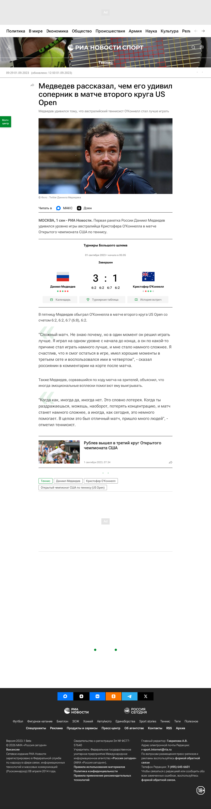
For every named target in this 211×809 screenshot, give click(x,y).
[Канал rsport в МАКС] (65, 696)
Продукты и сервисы (82, 728)
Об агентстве (134, 728)
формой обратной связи (158, 780)
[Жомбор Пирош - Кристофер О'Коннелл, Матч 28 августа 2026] (153, 291)
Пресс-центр (111, 728)
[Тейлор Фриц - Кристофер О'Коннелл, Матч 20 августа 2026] (146, 291)
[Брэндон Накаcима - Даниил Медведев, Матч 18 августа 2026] (65, 291)
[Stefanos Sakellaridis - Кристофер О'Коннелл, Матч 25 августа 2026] (148, 291)
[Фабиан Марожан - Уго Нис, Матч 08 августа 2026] (58, 291)
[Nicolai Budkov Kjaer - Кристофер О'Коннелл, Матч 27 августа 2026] (150, 291)
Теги (177, 721)
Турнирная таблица (105, 299)
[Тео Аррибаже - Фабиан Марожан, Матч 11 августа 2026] (60, 291)
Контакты (155, 728)
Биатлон (62, 721)
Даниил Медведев (68, 481)
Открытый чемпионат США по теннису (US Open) (73, 487)
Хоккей (88, 721)
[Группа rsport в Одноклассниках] (113, 696)
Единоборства (125, 721)
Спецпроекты (36, 728)
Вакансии (13, 749)
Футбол (18, 721)
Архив (180, 728)
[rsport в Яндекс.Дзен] (81, 696)
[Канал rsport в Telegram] (129, 696)
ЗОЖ (75, 721)
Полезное (191, 721)
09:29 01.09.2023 (17, 72)
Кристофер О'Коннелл (101, 481)
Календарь (63, 299)
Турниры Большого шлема (105, 245)
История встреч (151, 299)
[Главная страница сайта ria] (91, 47)
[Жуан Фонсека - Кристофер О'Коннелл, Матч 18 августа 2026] (143, 291)
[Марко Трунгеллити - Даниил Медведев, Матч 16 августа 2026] (62, 291)
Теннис (45, 481)
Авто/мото (104, 721)
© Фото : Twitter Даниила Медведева (60, 197)
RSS (169, 728)
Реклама (56, 728)
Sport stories (147, 721)
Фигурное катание (40, 721)
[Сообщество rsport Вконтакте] (97, 696)
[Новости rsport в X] (146, 696)
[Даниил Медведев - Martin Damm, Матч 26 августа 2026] (67, 291)
